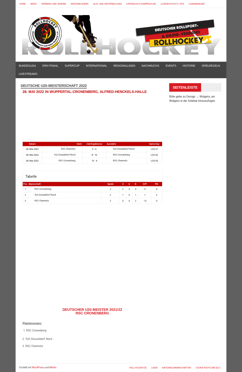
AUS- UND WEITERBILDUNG (107, 3)
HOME (22, 3)
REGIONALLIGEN (124, 65)
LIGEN (154, 367)
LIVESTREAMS (28, 73)
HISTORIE (189, 65)
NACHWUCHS (150, 65)
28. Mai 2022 (32, 149)
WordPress (38, 367)
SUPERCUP (72, 65)
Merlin (52, 367)
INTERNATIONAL (96, 65)
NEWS (33, 3)
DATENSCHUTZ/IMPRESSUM (141, 3)
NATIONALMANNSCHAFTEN (176, 367)
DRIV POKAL (50, 65)
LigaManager (197, 3)
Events (171, 65)
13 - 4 (94, 160)
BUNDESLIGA (27, 65)
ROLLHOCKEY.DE (138, 367)
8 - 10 (94, 155)
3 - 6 (94, 149)
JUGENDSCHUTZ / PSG (172, 3)
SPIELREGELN (211, 65)
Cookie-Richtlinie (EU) (208, 367)
